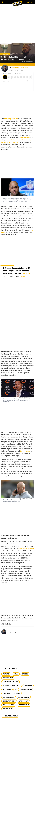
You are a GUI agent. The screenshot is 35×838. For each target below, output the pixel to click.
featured (6, 674)
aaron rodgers (23, 697)
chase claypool (8, 705)
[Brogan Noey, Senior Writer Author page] (4, 68)
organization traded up (26, 548)
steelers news (8, 678)
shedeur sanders (9, 701)
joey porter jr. (23, 705)
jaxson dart (23, 701)
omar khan (28, 685)
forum (16, 674)
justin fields (7, 709)
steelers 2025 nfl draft (11, 685)
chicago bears (26, 689)
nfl (16, 689)
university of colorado (11, 693)
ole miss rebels (8, 697)
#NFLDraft (25, 273)
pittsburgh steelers (10, 682)
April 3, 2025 (22, 276)
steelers (25, 674)
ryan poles (7, 689)
